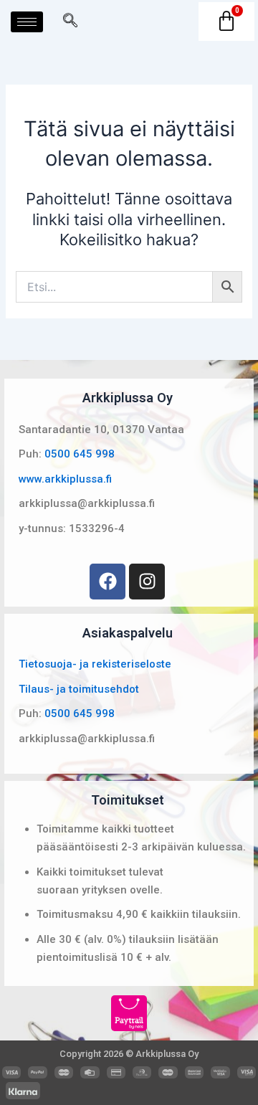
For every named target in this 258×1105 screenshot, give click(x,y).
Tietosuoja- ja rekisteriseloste (95, 664)
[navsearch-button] (70, 21)
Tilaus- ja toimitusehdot (79, 689)
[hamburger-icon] (27, 21)
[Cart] (226, 21)
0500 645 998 (79, 453)
